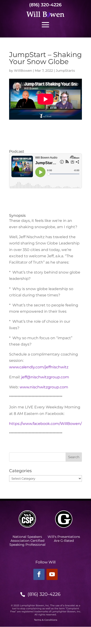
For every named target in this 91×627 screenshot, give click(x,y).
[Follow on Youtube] (52, 574)
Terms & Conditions (45, 619)
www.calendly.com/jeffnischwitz (38, 367)
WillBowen (23, 70)
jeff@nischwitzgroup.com (45, 377)
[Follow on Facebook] (39, 574)
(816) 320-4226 (45, 4)
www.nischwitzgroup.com (44, 387)
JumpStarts (65, 70)
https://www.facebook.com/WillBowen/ (45, 423)
